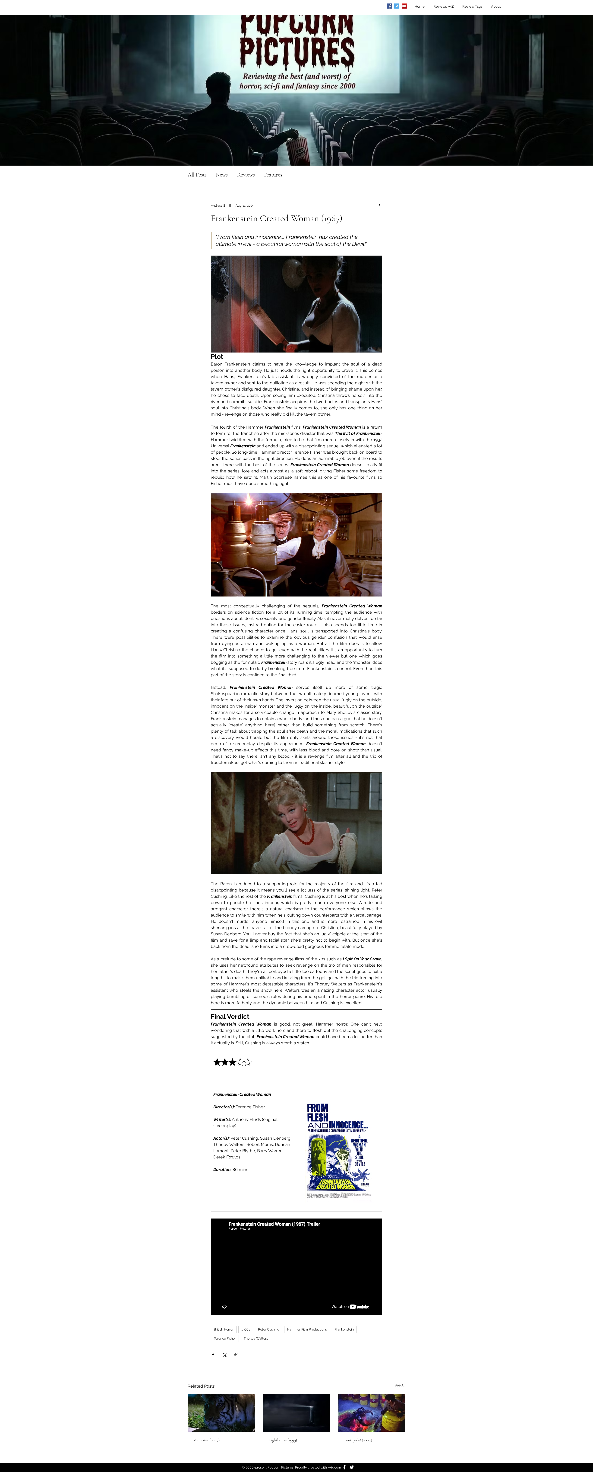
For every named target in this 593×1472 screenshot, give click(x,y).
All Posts (197, 174)
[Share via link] (235, 1354)
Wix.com (334, 1467)
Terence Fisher (225, 1338)
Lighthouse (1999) (282, 1440)
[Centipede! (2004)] (371, 1413)
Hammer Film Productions (307, 1329)
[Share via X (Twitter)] (224, 1354)
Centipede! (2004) (358, 1440)
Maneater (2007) (206, 1440)
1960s (245, 1329)
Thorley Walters (256, 1338)
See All (400, 1385)
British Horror (223, 1329)
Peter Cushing (268, 1329)
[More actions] (379, 205)
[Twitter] (396, 6)
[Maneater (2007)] (221, 1413)
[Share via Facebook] (213, 1354)
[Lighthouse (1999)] (296, 1413)
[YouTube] (404, 6)
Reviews (246, 174)
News (222, 174)
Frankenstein (344, 1329)
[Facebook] (389, 6)
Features (273, 174)
